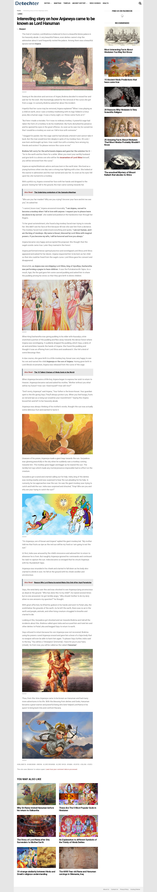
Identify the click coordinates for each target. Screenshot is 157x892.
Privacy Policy (124, 889)
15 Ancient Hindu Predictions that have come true (120, 81)
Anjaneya (22, 764)
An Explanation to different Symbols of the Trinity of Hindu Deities (78, 841)
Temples (66, 3)
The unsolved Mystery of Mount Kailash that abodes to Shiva (120, 173)
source (24, 92)
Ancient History (79, 3)
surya (77, 764)
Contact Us (114, 889)
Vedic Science (95, 3)
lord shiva (61, 764)
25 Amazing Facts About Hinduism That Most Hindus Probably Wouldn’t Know (122, 142)
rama (70, 764)
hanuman (32, 764)
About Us (106, 889)
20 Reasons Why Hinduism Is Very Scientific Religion (120, 111)
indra (40, 764)
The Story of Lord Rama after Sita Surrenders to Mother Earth (33, 841)
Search (140, 3)
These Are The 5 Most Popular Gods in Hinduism (77, 809)
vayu (90, 764)
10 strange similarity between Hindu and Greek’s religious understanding (36, 872)
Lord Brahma (49, 764)
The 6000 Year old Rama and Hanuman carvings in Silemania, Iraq (77, 872)
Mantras (57, 3)
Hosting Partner (135, 889)
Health (106, 3)
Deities (47, 3)
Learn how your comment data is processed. (61, 769)
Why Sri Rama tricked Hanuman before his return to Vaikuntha (35, 809)
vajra (84, 764)
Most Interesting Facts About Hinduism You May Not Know (118, 50)
